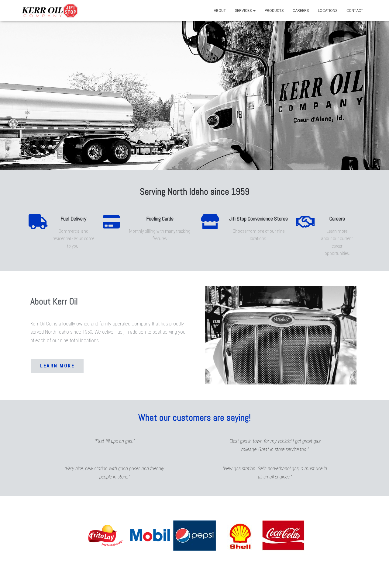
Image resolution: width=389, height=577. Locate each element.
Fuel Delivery (73, 218)
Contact (354, 11)
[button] (90, 535)
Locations (327, 11)
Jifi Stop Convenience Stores (258, 218)
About (220, 11)
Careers (301, 11)
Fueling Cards (160, 218)
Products (274, 11)
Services (244, 11)
